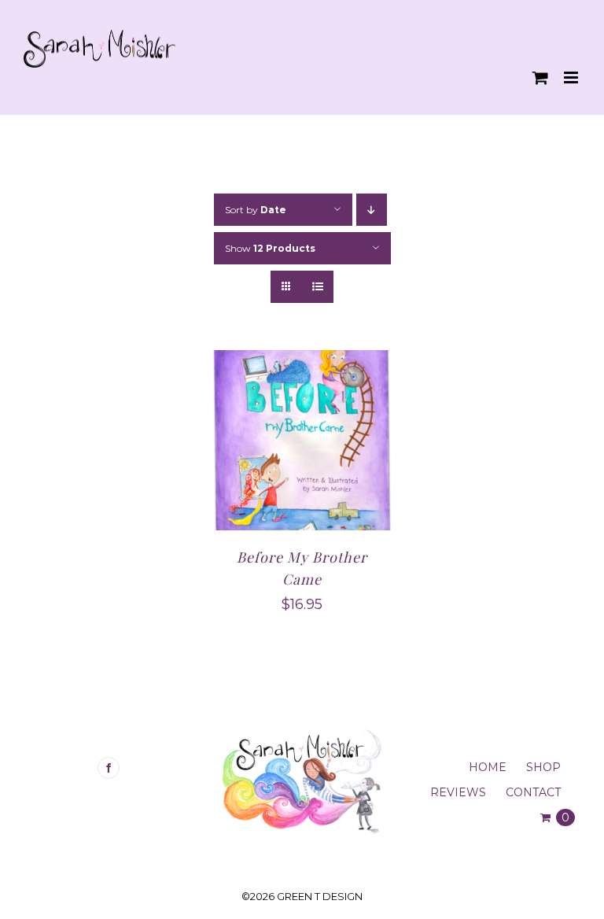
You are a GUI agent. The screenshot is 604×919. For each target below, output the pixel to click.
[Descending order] (371, 210)
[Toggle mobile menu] (572, 77)
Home (487, 767)
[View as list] (317, 286)
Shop (543, 767)
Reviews (458, 792)
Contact (533, 792)
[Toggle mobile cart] (540, 77)
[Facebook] (109, 768)
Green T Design (320, 896)
